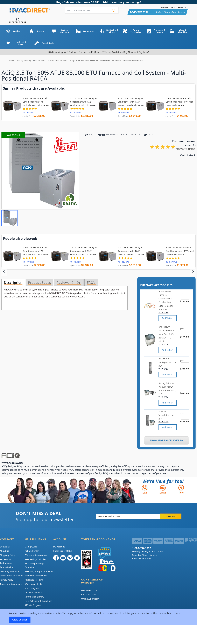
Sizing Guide (168, 7)
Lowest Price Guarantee (11, 575)
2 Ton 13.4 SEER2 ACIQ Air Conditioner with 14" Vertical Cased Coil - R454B (180, 102)
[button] (9, 218)
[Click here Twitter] (77, 558)
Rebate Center (32, 551)
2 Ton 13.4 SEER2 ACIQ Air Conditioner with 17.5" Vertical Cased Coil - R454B (131, 102)
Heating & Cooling (24, 60)
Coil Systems (39, 60)
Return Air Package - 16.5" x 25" (167, 362)
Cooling (16, 31)
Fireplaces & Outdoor (159, 31)
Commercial (88, 31)
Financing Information (36, 575)
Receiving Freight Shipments (39, 571)
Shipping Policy (7, 555)
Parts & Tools (48, 43)
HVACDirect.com (89, 590)
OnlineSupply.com (90, 598)
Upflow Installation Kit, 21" (166, 415)
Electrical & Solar (20, 43)
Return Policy (6, 567)
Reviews (68, 283)
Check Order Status (62, 551)
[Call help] (144, 489)
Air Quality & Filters (112, 31)
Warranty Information (10, 571)
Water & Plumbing (183, 31)
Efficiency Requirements (36, 555)
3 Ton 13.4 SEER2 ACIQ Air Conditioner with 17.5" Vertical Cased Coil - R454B (35, 102)
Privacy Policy (6, 579)
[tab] (13, 282)
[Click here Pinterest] (70, 558)
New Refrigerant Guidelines (38, 601)
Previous (4, 271)
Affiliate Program (33, 605)
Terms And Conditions (11, 584)
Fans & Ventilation (136, 31)
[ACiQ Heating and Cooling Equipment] (93, 455)
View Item (164, 312)
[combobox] (92, 10)
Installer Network (33, 592)
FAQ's (91, 283)
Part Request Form (34, 579)
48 (28, 112)
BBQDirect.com (88, 594)
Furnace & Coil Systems (57, 60)
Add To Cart (167, 318)
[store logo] (29, 10)
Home (11, 60)
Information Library (34, 596)
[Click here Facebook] (56, 558)
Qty (181, 293)
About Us (4, 551)
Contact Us (5, 546)
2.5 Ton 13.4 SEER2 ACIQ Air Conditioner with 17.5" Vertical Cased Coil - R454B (83, 102)
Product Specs (39, 283)
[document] (98, 617)
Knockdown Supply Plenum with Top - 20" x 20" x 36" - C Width (166, 334)
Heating (40, 31)
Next (193, 271)
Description (13, 283)
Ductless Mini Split (64, 31)
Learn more (173, 613)
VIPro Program (32, 588)
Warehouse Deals (33, 584)
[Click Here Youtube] (63, 558)
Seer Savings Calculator (36, 559)
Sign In (182, 7)
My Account (59, 546)
